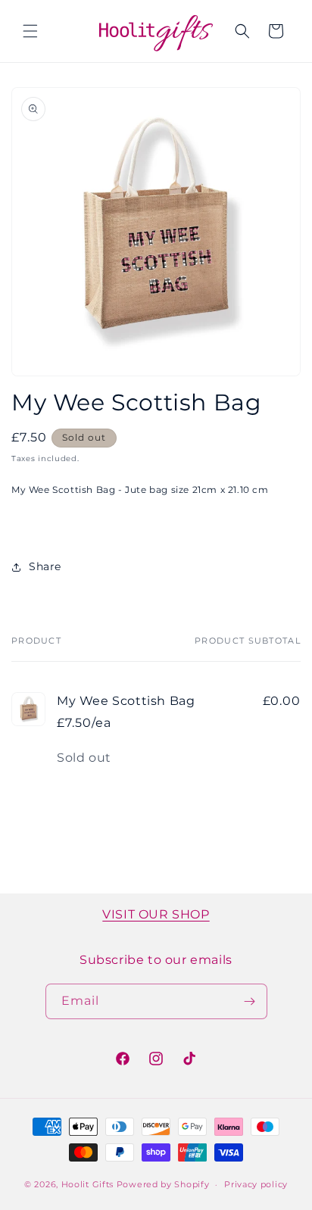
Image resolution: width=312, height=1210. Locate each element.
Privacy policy (256, 1184)
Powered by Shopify (163, 1184)
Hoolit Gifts (87, 1184)
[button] (30, 31)
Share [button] (45, 566)
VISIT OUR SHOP (155, 914)
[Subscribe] (250, 1001)
